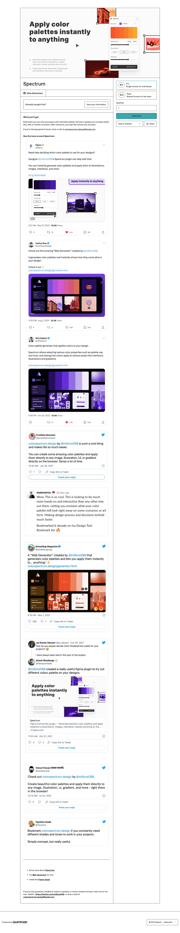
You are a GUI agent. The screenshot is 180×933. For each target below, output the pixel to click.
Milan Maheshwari (35, 93)
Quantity (120, 103)
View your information (96, 104)
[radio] (136, 85)
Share (152, 124)
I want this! (136, 116)
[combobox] (129, 124)
